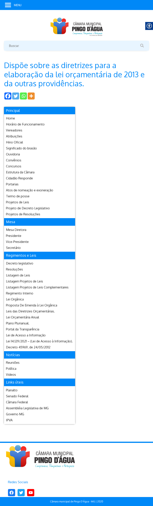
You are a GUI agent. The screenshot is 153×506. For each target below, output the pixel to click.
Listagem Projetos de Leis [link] (24, 281)
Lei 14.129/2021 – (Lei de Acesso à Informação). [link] (39, 341)
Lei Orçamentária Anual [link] (22, 317)
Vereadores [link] (14, 130)
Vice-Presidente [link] (17, 242)
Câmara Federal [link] (17, 402)
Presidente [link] (13, 236)
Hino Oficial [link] (14, 142)
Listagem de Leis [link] (18, 275)
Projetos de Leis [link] (17, 202)
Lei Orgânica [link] (15, 299)
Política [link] (11, 369)
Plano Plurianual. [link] (17, 323)
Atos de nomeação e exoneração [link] (29, 190)
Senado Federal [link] (17, 396)
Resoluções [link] (14, 269)
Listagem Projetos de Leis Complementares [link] (37, 287)
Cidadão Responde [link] (19, 178)
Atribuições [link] (14, 136)
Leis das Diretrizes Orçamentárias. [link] (30, 311)
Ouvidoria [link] (13, 154)
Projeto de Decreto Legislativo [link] (28, 208)
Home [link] (10, 118)
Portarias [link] (12, 184)
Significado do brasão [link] (21, 148)
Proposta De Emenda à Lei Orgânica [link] (31, 305)
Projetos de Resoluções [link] (23, 214)
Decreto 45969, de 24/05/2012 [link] (28, 347)
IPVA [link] (9, 420)
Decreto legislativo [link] (19, 263)
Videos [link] (11, 375)
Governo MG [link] (15, 414)
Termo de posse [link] (17, 196)
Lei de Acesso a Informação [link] (26, 335)
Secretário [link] (13, 248)
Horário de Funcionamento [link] (25, 124)
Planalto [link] (12, 390)
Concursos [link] (13, 166)
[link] (76, 26)
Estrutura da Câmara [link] (20, 172)
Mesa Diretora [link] (16, 230)
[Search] (142, 46)
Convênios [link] (13, 160)
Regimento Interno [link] (19, 293)
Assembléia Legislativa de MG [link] (27, 408)
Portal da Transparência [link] (22, 329)
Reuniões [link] (13, 363)
